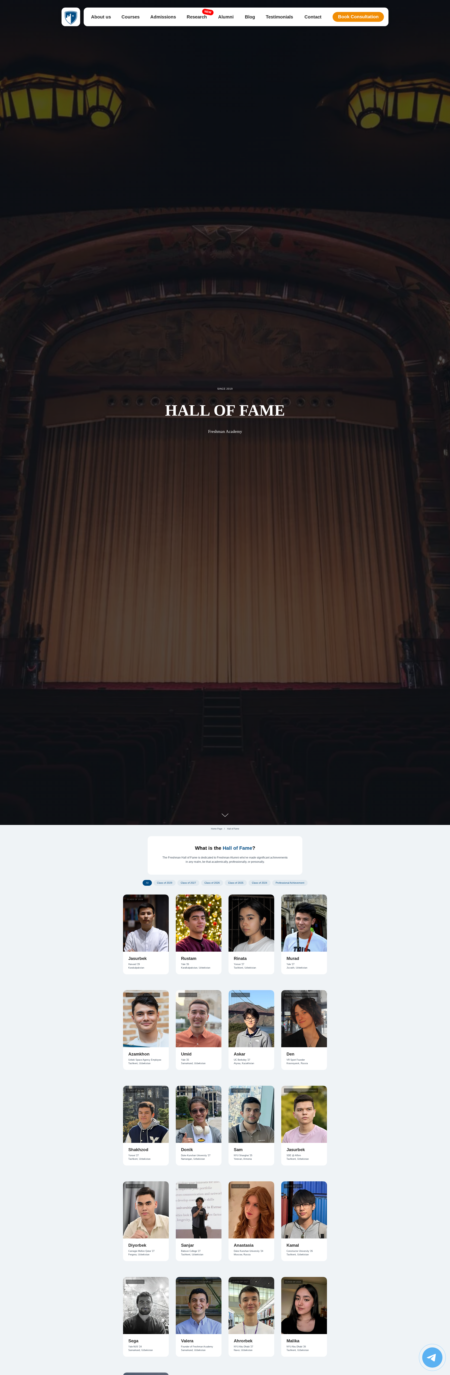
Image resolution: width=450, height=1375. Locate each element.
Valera (187, 1340)
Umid (186, 1054)
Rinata (240, 958)
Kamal (293, 1245)
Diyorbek (137, 1245)
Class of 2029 (164, 882)
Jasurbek (137, 958)
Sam (238, 1149)
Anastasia (243, 1245)
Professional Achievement (290, 882)
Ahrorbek (243, 1340)
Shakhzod (138, 1149)
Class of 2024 (259, 882)
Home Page (216, 829)
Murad (293, 958)
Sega (133, 1340)
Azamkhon (139, 1054)
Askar (239, 1054)
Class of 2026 (212, 882)
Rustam (188, 958)
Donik (187, 1149)
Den (290, 1054)
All (147, 882)
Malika (293, 1340)
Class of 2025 (235, 882)
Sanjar (187, 1245)
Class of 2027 (188, 882)
